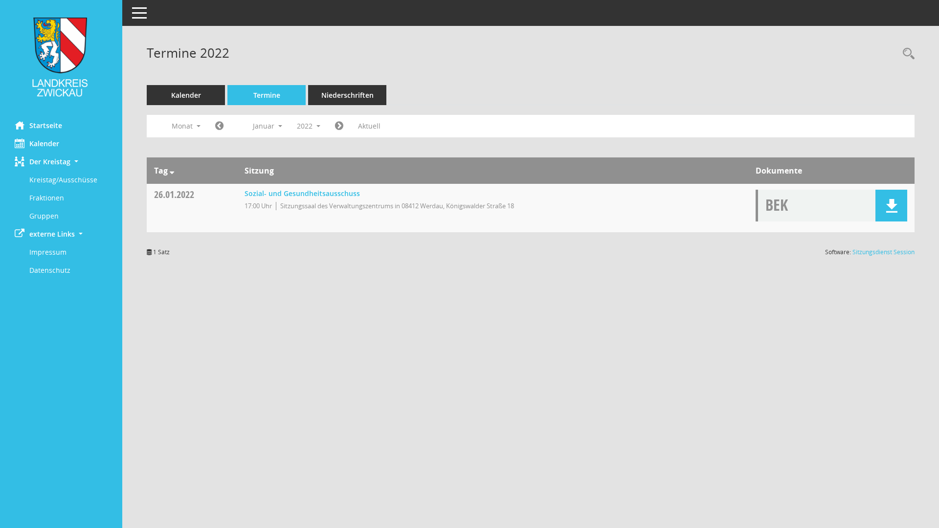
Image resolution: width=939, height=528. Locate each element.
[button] (61, 162)
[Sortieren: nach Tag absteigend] (172, 170)
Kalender (44, 143)
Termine (266, 95)
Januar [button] (264, 126)
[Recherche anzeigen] (906, 54)
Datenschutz (49, 270)
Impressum (48, 252)
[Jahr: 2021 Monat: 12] (219, 126)
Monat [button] (183, 126)
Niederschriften (347, 95)
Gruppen (44, 215)
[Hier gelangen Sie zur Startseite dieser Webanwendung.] (61, 57)
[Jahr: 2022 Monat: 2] (339, 126)
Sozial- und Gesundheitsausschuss (302, 193)
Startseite (45, 125)
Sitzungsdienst (883, 252)
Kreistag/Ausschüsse (63, 179)
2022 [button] (305, 126)
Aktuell (369, 126)
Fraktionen (46, 197)
